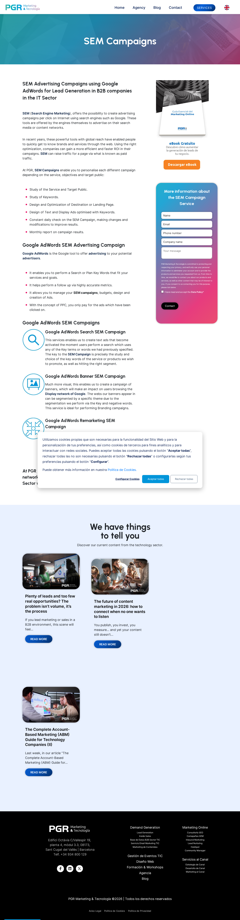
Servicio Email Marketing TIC (145, 843)
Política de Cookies (114, 910)
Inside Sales (145, 836)
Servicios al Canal (195, 859)
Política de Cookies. (122, 470)
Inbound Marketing (195, 839)
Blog (157, 7)
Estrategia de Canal (195, 864)
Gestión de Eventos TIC (145, 856)
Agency (139, 7)
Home (120, 7)
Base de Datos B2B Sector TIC (145, 839)
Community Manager (195, 850)
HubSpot (195, 847)
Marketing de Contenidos (145, 847)
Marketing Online (195, 827)
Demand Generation (145, 827)
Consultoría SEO (195, 832)
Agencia (145, 873)
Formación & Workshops (145, 867)
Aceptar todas (156, 478)
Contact (175, 7)
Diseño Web (145, 861)
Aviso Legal (95, 910)
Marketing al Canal (195, 871)
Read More (38, 639)
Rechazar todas (184, 478)
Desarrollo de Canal (195, 868)
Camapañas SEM (195, 836)
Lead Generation (145, 832)
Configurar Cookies (127, 478)
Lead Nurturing (195, 843)
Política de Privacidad (139, 910)
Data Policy (197, 292)
